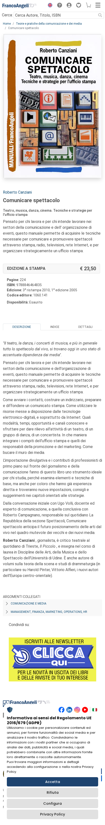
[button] (49, 5)
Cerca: (7, 15)
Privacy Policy (52, 814)
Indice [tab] (54, 327)
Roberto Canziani (17, 192)
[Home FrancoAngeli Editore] (19, 6)
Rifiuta (53, 792)
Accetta (52, 781)
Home (7, 23)
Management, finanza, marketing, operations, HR (49, 612)
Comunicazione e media (28, 603)
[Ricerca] (100, 15)
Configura (52, 803)
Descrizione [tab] (21, 327)
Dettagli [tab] (85, 327)
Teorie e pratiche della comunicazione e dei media (49, 23)
